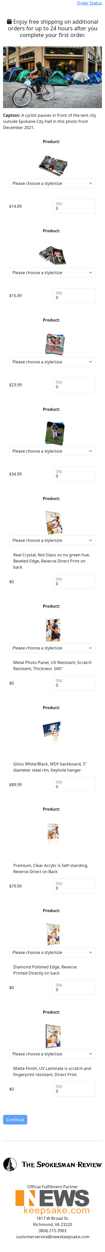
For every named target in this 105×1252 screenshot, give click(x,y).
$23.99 (15, 385)
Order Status (89, 3)
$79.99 (15, 886)
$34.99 (15, 474)
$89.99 (15, 784)
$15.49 (15, 295)
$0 (11, 581)
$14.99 (15, 206)
